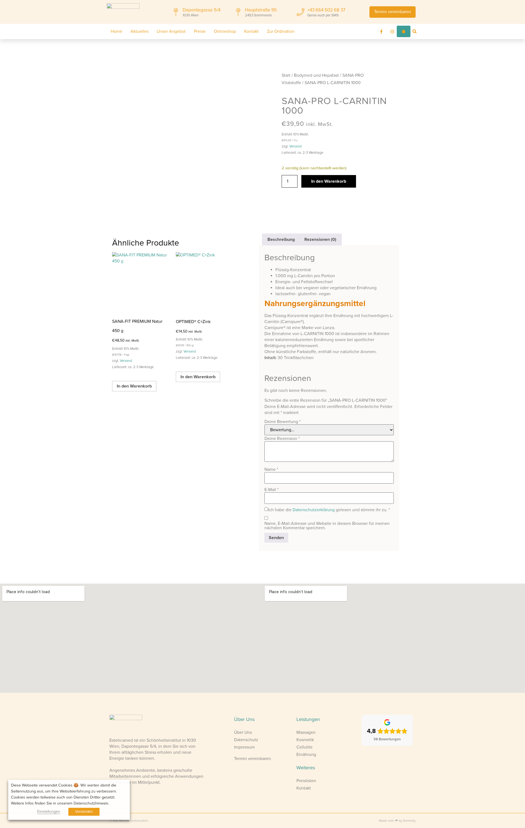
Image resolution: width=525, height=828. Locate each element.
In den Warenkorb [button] (134, 386)
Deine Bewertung (282, 421)
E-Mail (271, 489)
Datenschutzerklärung (314, 510)
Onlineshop (225, 31)
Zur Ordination (280, 31)
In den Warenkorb (328, 181)
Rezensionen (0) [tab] (320, 239)
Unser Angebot (171, 31)
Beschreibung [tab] (281, 239)
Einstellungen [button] (48, 811)
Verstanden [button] (84, 811)
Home (116, 31)
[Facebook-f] (381, 31)
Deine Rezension (282, 438)
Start (286, 75)
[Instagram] (392, 31)
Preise (200, 31)
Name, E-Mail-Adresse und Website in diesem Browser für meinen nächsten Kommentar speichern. (327, 525)
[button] (414, 31)
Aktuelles (139, 31)
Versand (295, 146)
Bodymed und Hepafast (316, 75)
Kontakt (251, 31)
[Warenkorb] (403, 31)
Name (271, 469)
